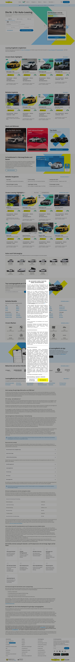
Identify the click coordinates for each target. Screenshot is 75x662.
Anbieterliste (43, 376)
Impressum (38, 376)
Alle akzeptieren (43, 380)
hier (44, 303)
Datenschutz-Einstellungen (32, 380)
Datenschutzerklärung (31, 376)
